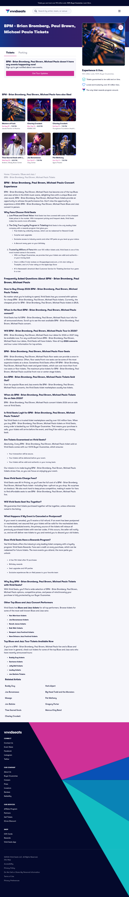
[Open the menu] (119, 10)
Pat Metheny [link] (51, 698)
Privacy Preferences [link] (11, 880)
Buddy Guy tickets (17, 657)
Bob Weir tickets (16, 628)
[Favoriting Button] (120, 27)
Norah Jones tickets (17, 624)
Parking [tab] (23, 52)
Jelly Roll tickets (16, 666)
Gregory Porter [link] (52, 704)
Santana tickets (16, 662)
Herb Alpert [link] (50, 686)
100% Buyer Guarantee (75, 3)
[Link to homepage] (16, 11)
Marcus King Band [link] (53, 710)
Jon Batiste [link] (10, 704)
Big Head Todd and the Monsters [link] (59, 692)
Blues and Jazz (27, 174)
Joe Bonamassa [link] (12, 692)
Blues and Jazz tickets (28, 608)
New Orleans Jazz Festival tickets (23, 636)
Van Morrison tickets (17, 616)
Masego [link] (8, 698)
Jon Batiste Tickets (17, 674)
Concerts (15, 174)
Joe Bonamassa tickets (19, 620)
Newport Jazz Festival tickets (21, 632)
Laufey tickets (15, 670)
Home (6, 174)
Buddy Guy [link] (10, 686)
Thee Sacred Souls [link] (13, 710)
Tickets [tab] (10, 52)
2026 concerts (71, 341)
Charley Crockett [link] (13, 716)
